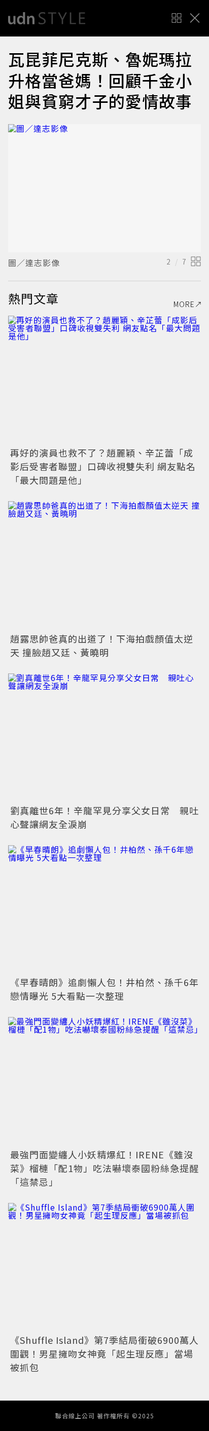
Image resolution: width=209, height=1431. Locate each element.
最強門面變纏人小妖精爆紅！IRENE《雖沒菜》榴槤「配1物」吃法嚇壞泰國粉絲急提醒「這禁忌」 (104, 1168)
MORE (184, 304)
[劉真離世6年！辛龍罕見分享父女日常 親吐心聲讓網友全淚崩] (104, 737)
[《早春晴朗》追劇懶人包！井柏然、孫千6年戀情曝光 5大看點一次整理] (104, 909)
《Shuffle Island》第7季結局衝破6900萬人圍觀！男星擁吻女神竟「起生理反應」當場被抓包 (104, 1353)
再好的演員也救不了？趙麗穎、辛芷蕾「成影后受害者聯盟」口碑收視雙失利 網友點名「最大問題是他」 (103, 466)
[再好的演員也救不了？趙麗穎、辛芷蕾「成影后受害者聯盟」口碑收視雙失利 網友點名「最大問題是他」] (104, 380)
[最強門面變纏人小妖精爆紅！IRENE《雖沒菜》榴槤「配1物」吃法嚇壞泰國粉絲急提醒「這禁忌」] (104, 1081)
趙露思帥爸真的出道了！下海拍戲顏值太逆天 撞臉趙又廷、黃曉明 (101, 645)
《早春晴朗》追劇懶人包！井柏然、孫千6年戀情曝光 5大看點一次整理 (104, 988)
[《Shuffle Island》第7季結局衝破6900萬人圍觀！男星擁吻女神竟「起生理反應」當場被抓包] (104, 1267)
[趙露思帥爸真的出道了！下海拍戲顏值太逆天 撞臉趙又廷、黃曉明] (104, 565)
